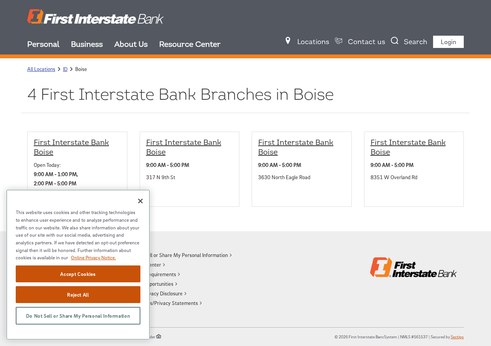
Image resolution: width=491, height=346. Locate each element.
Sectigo (457, 336)
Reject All (78, 295)
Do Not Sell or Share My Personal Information (78, 316)
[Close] (140, 201)
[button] (179, 255)
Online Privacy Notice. (93, 257)
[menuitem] (49, 45)
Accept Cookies (78, 274)
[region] (78, 264)
